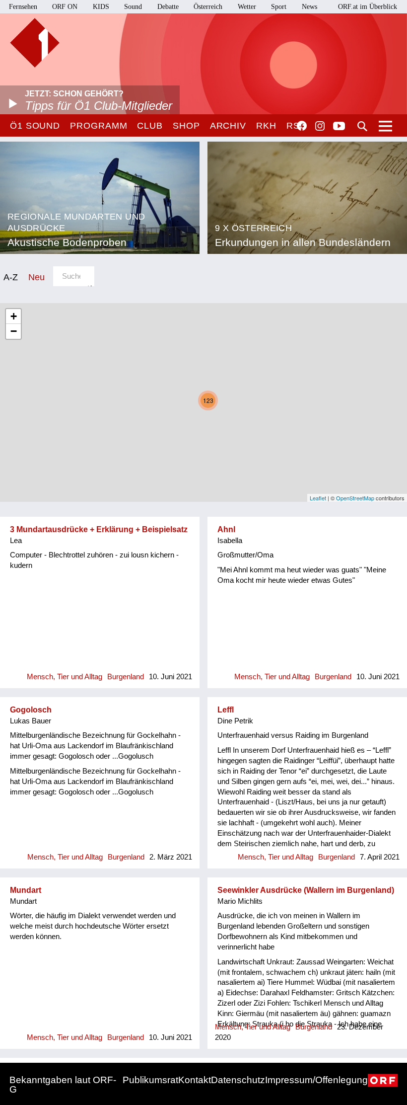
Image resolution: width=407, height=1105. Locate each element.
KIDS (101, 6)
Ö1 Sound (35, 126)
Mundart (25, 890)
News (309, 6)
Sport (278, 6)
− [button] (13, 331)
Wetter (247, 6)
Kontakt (194, 1080)
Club (150, 126)
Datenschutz (238, 1080)
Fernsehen (23, 6)
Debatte (168, 6)
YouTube (339, 127)
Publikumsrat (150, 1080)
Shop (186, 126)
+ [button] (13, 316)
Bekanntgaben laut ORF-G (62, 1085)
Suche (362, 126)
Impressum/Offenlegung (316, 1080)
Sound (133, 6)
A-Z (10, 277)
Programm (98, 126)
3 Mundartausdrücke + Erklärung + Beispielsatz (99, 529)
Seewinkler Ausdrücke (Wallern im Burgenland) (305, 890)
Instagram (320, 126)
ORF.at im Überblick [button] (367, 6)
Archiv (228, 126)
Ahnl (226, 529)
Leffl (225, 710)
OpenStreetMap (355, 498)
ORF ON (64, 6)
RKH (266, 126)
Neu (36, 277)
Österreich (208, 6)
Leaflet (318, 498)
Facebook (302, 126)
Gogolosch (31, 710)
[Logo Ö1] (35, 43)
